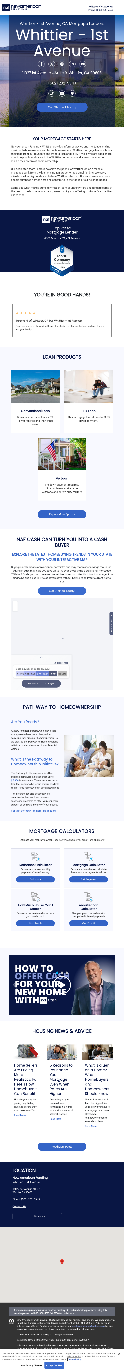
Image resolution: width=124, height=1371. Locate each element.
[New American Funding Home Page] (22, 7)
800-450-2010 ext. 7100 (87, 1323)
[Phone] (52, 94)
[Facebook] (41, 64)
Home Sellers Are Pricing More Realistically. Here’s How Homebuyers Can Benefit (26, 1079)
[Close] (119, 1353)
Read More (20, 1115)
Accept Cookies (54, 1365)
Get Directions (37, 1216)
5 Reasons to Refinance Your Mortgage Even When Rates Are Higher (61, 1079)
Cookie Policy (74, 1359)
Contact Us (19, 1206)
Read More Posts (62, 1146)
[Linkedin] (72, 64)
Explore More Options (62, 514)
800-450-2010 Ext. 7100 (46, 1313)
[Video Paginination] (57, 972)
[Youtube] (82, 64)
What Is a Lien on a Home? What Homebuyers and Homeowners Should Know (97, 1079)
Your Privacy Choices (31, 1365)
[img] (62, 985)
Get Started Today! (62, 591)
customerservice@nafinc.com (88, 1326)
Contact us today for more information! (33, 810)
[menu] (117, 8)
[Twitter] (52, 64)
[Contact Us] (62, 94)
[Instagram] (62, 64)
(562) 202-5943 (104, 10)
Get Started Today (62, 107)
